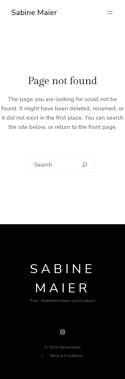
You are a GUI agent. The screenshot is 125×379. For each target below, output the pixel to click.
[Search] (84, 165)
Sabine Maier (34, 12)
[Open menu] (110, 12)
